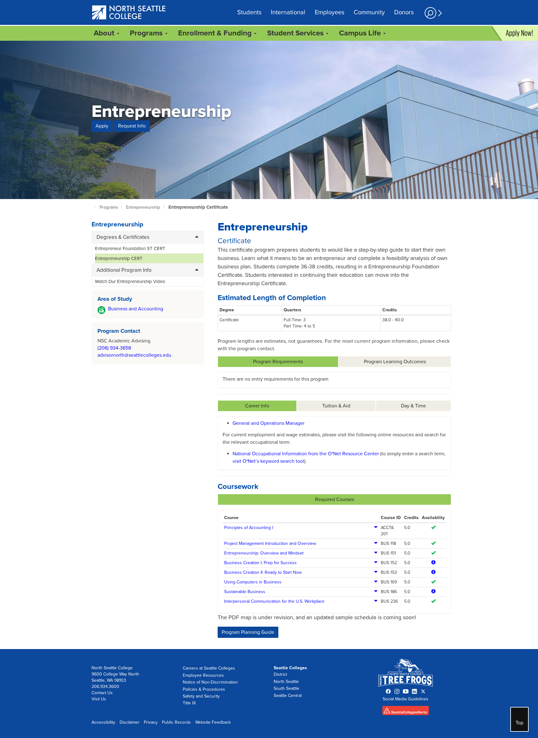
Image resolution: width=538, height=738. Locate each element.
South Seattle (286, 688)
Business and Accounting (135, 309)
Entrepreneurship (143, 207)
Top (519, 723)
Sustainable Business (244, 591)
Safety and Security (201, 696)
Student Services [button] (296, 33)
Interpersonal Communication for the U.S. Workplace (274, 601)
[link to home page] (129, 13)
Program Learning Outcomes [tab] (395, 362)
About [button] (105, 33)
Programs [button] (147, 33)
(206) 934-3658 (114, 348)
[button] (432, 13)
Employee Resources (203, 675)
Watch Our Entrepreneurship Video (130, 281)
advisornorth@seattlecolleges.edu (134, 355)
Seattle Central (288, 695)
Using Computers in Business (252, 582)
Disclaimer (129, 722)
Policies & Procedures (204, 689)
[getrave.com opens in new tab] (405, 712)
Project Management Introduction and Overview (270, 543)
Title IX (189, 703)
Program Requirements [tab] (278, 362)
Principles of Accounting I (248, 527)
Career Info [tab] (257, 406)
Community (369, 12)
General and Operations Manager (268, 423)
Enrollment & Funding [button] (215, 33)
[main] (269, 345)
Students (249, 12)
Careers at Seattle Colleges (209, 668)
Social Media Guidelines (405, 699)
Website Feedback (213, 722)
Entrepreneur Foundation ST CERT (130, 248)
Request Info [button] (132, 126)
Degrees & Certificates (123, 237)
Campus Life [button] (361, 33)
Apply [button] (102, 126)
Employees (329, 12)
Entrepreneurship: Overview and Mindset (264, 553)
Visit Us (99, 699)
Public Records (176, 722)
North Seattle (286, 681)
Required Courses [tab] (334, 499)
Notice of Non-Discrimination (210, 682)
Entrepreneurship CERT (119, 258)
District (280, 674)
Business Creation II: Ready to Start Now (263, 572)
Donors (404, 12)
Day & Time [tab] (413, 406)
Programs (109, 207)
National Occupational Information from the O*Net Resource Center (306, 454)
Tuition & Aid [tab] (336, 406)
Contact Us (102, 692)
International (288, 12)
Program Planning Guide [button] (248, 632)
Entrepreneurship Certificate (198, 207)
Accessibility (103, 722)
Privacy (151, 722)
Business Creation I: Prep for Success (260, 562)
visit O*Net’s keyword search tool (268, 461)
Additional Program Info (124, 270)
